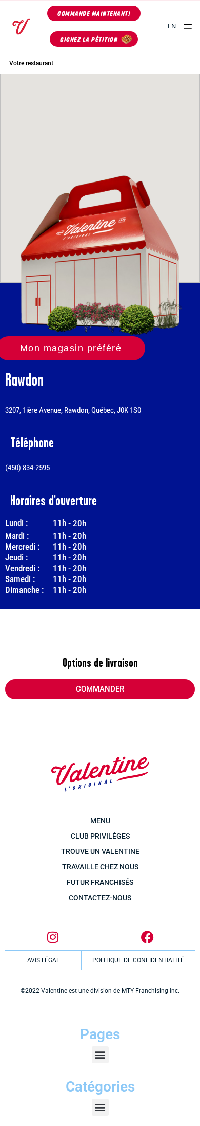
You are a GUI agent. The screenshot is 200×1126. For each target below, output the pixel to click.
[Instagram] (53, 937)
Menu (100, 820)
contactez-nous (100, 898)
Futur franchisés (100, 882)
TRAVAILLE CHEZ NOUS (100, 867)
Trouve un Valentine (100, 851)
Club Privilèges (100, 836)
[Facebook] (148, 937)
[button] (188, 26)
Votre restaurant (31, 63)
